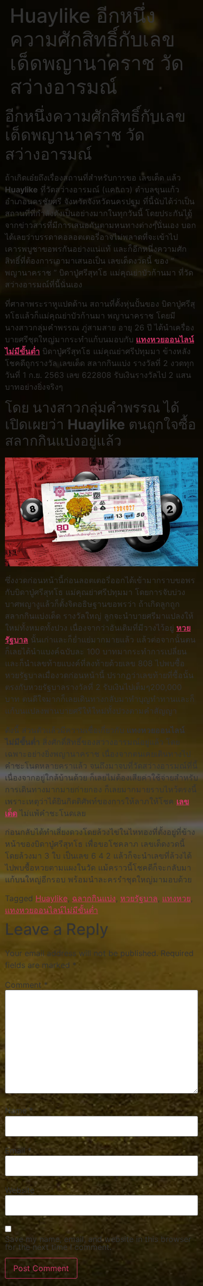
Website (19, 1190)
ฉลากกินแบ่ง (94, 898)
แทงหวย (176, 898)
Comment (26, 985)
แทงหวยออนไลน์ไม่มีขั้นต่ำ (51, 910)
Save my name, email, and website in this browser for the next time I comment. (98, 1243)
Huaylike (51, 898)
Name (19, 1110)
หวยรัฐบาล (139, 898)
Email (18, 1150)
